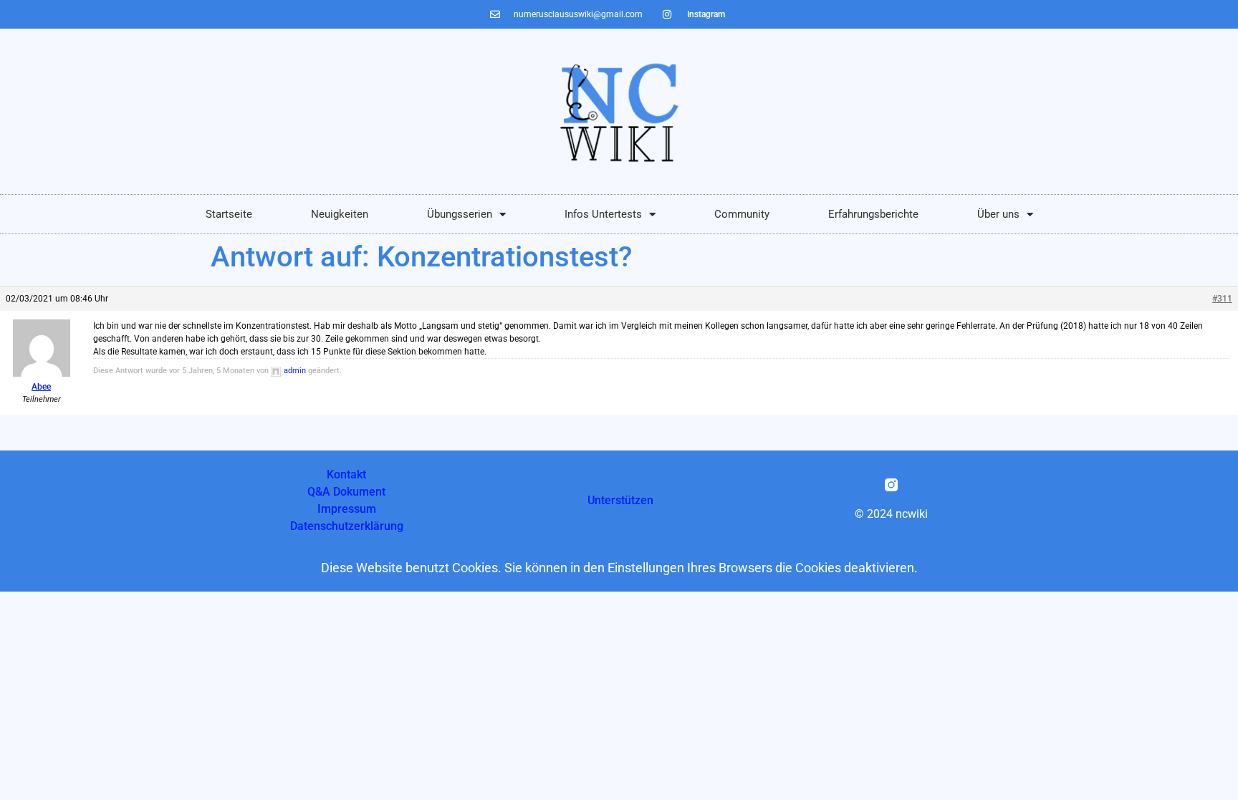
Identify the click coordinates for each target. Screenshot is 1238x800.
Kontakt (346, 474)
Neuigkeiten (339, 214)
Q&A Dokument (346, 491)
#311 (1222, 299)
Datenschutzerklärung (346, 526)
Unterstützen (620, 500)
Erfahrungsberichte (873, 214)
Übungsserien (459, 214)
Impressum (346, 509)
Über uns (998, 214)
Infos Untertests (603, 214)
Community (741, 214)
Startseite (229, 214)
